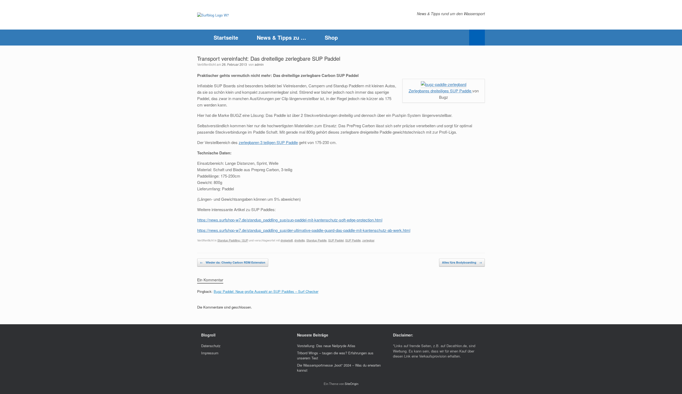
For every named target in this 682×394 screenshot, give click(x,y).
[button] (477, 38)
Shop (331, 37)
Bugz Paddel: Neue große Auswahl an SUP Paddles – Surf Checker (266, 291)
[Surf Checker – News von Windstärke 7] (213, 15)
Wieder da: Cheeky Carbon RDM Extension (232, 262)
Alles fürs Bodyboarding (462, 262)
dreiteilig (299, 240)
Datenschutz (211, 345)
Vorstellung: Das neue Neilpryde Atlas (326, 345)
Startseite (226, 37)
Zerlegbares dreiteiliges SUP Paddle (440, 90)
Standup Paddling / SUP (232, 240)
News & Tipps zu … (281, 37)
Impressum (209, 352)
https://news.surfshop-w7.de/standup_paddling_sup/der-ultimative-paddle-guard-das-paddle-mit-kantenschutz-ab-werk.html (303, 230)
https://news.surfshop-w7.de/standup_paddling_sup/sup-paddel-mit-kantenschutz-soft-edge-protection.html (289, 220)
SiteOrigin (351, 383)
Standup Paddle (316, 240)
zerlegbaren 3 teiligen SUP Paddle (268, 142)
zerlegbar (368, 240)
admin (259, 64)
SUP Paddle (353, 240)
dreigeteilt (287, 240)
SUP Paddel (336, 240)
